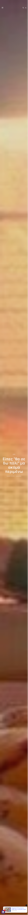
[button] (25, 7)
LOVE (14, 454)
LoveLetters (18, 476)
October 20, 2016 (10, 476)
